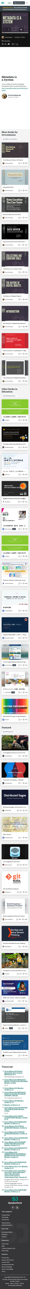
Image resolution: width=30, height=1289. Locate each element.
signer (7, 1028)
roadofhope (8, 610)
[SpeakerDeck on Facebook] (13, 1207)
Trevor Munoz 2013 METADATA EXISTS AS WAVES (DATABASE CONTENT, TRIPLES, (15, 1093)
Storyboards (5, 1219)
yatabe (7, 420)
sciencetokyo (9, 583)
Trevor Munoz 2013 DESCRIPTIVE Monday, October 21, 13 (15, 1148)
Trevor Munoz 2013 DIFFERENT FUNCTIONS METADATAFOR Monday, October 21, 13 (15, 1143)
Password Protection (8, 1260)
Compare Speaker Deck (8, 1248)
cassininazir (8, 756)
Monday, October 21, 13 (12, 1105)
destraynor (8, 865)
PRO (14, 529)
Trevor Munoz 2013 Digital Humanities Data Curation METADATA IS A (13, 1072)
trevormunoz (14, 95)
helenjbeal (8, 946)
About (7, 1283)
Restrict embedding (7, 1269)
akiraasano (8, 529)
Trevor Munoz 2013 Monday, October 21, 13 (14, 1089)
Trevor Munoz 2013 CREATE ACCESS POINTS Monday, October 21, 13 (16, 1117)
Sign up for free (19, 3)
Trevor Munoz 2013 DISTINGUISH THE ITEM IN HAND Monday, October (16, 1109)
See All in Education (9, 396)
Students (4, 1236)
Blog (3, 1246)
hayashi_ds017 (9, 638)
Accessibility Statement (15, 1285)
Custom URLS (6, 1262)
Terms (12, 1283)
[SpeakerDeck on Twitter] (17, 1207)
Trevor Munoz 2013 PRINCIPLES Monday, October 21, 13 (15, 1163)
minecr (7, 719)
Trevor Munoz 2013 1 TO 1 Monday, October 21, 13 (16, 1167)
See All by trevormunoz (10, 139)
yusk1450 (8, 692)
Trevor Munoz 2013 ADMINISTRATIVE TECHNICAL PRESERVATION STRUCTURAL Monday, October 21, (15, 1154)
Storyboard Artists (7, 1232)
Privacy (16, 1283)
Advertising (5, 1250)
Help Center (5, 1244)
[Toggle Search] (27, 2)
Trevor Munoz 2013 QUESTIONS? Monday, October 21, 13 (15, 1190)
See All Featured (8, 731)
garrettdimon (9, 919)
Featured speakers (7, 1225)
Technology (5, 1217)
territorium (8, 665)
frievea (7, 474)
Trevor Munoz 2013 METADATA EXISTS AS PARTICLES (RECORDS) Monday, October (16, 1081)
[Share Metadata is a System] (9, 44)
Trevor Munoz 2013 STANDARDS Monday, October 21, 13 (15, 1122)
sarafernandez (9, 1001)
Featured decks (6, 1223)
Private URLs (5, 1257)
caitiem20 (8, 810)
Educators (5, 1234)
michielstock (9, 837)
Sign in (10, 3)
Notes (3, 1271)
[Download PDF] (17, 44)
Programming (6, 1215)
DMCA (22, 1283)
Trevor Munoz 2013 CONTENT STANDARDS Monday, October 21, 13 (15, 1133)
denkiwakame (9, 447)
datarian (7, 502)
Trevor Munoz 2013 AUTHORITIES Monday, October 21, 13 (16, 1138)
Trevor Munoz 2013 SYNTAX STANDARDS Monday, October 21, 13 (15, 1127)
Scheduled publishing (8, 1264)
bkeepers (8, 892)
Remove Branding (7, 1267)
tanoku (7, 973)
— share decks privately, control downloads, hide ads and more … (15, 8)
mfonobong (8, 1055)
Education (7, 41)
